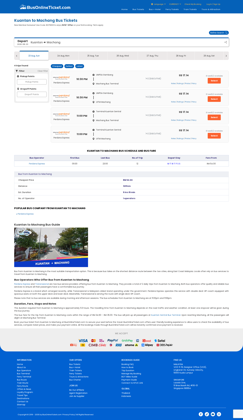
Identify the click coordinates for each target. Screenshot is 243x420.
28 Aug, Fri (181, 55)
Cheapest (57, 66)
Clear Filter (43, 71)
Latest (80, 66)
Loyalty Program (25, 392)
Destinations (23, 398)
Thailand (126, 393)
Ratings (180, 83)
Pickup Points (31, 81)
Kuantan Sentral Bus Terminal (166, 315)
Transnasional (42, 284)
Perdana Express (37, 163)
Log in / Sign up (213, 4)
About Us (21, 367)
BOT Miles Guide (129, 376)
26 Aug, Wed (123, 55)
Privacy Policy (68, 414)
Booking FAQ (128, 364)
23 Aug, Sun (34, 55)
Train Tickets (190, 9)
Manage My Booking (131, 373)
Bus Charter (75, 379)
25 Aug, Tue (93, 55)
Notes (173, 83)
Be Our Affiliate (76, 390)
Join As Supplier (76, 396)
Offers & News (24, 389)
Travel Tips (22, 395)
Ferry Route (22, 386)
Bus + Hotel (155, 9)
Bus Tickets (138, 9)
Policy (194, 83)
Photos (187, 83)
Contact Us (22, 401)
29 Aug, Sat (209, 55)
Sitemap (21, 404)
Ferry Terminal (24, 376)
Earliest (69, 66)
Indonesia (126, 396)
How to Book (127, 367)
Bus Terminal (23, 373)
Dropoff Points (32, 94)
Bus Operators (24, 370)
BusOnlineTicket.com (52, 414)
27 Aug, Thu (152, 55)
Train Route (22, 382)
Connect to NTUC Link (132, 382)
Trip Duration (128, 370)
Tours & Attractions (78, 376)
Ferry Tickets (172, 9)
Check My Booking (192, 4)
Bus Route (22, 379)
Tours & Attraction (211, 9)
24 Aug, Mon (63, 55)
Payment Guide (129, 379)
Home (125, 9)
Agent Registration (78, 393)
